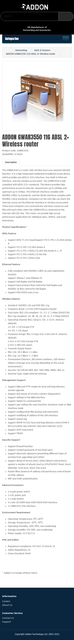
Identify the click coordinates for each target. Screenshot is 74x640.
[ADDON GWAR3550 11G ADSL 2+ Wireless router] (37, 97)
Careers (6, 601)
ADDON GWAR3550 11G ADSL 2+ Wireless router (30, 54)
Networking (21, 50)
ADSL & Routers (42, 50)
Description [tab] (11, 162)
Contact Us (8, 618)
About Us (7, 605)
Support (6, 621)
